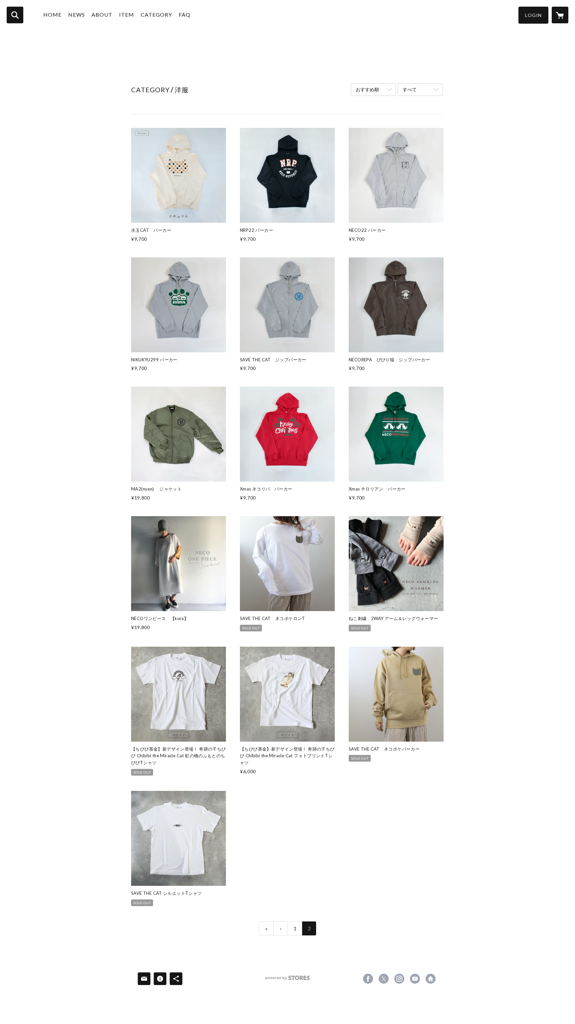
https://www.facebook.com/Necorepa (368, 979)
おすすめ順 (367, 89)
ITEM (126, 14)
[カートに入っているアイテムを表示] (560, 15)
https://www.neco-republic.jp (431, 979)
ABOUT (102, 14)
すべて (410, 89)
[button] (533, 15)
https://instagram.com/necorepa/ (399, 979)
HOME (52, 14)
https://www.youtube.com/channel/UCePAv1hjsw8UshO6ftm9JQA (415, 979)
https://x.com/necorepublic (384, 979)
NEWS (76, 14)
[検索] (15, 15)
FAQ (184, 14)
